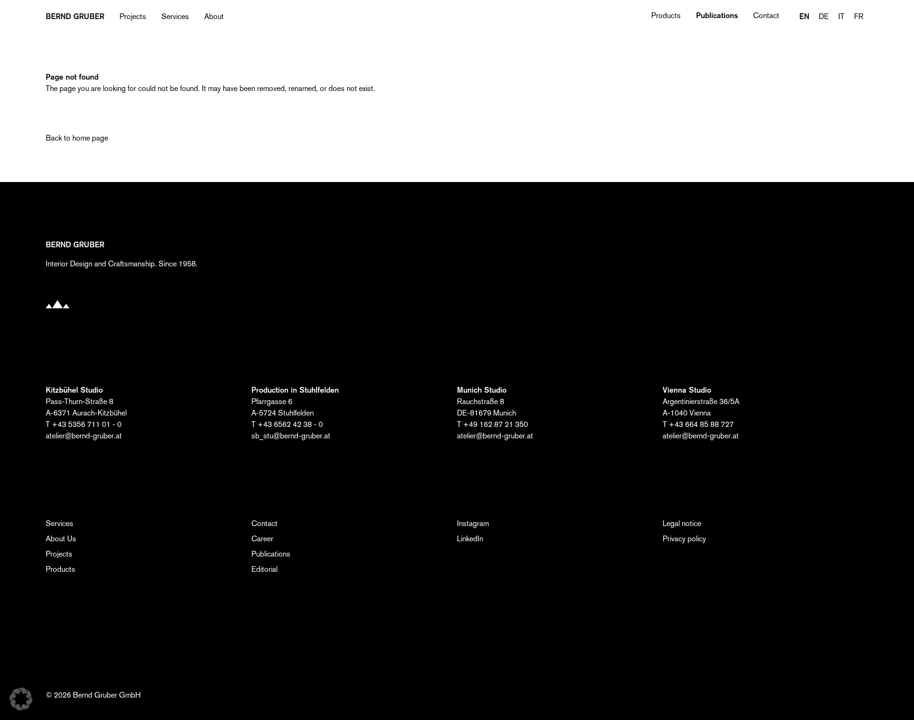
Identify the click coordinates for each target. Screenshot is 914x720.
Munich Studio (482, 390)
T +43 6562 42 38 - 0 (287, 424)
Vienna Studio (687, 390)
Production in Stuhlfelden (295, 390)
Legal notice (682, 523)
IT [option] (841, 16)
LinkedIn (470, 538)
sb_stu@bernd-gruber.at (290, 435)
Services (175, 16)
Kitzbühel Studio (74, 390)
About (214, 16)
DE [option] (824, 16)
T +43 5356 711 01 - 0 (83, 424)
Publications (717, 15)
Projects (132, 16)
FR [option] (859, 16)
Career (262, 538)
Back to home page (77, 137)
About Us (61, 538)
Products (666, 15)
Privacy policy (684, 538)
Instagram (473, 523)
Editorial (264, 569)
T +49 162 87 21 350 (492, 424)
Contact (766, 15)
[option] (824, 16)
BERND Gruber (75, 16)
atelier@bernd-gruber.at (84, 435)
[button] (21, 699)
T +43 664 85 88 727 (698, 424)
